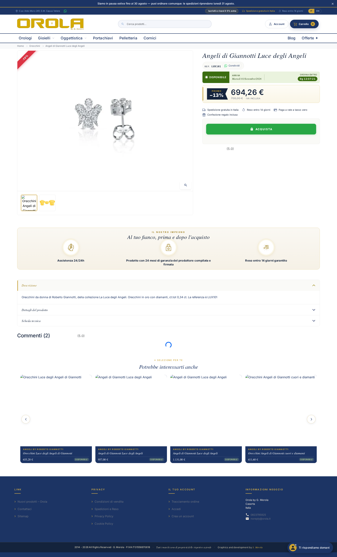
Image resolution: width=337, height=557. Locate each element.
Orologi (25, 38)
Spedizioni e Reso (107, 509)
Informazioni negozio (264, 489)
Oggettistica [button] (71, 38)
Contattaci (25, 509)
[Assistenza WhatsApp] (65, 11)
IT (311, 11)
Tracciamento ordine (185, 501)
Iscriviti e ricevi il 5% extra (222, 11)
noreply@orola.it (260, 518)
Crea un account (183, 516)
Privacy (98, 489)
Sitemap (23, 516)
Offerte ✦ (310, 38)
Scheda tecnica (31, 321)
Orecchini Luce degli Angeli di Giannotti (47, 453)
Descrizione (29, 285)
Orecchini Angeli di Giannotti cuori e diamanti (276, 453)
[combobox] (165, 24)
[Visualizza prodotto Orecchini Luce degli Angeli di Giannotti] (56, 410)
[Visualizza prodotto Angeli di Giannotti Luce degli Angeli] (131, 410)
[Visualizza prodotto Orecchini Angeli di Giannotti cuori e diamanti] (281, 410)
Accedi (176, 509)
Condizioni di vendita (109, 501)
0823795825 (258, 514)
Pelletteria (128, 38)
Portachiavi (103, 38)
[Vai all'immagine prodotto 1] (29, 203)
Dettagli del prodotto (35, 310)
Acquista (263, 129)
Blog (292, 38)
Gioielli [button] (44, 38)
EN (317, 11)
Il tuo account (181, 489)
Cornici (150, 38)
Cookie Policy (104, 523)
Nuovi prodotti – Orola (32, 501)
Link (18, 489)
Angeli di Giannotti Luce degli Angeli (120, 453)
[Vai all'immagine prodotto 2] (47, 203)
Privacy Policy (104, 516)
